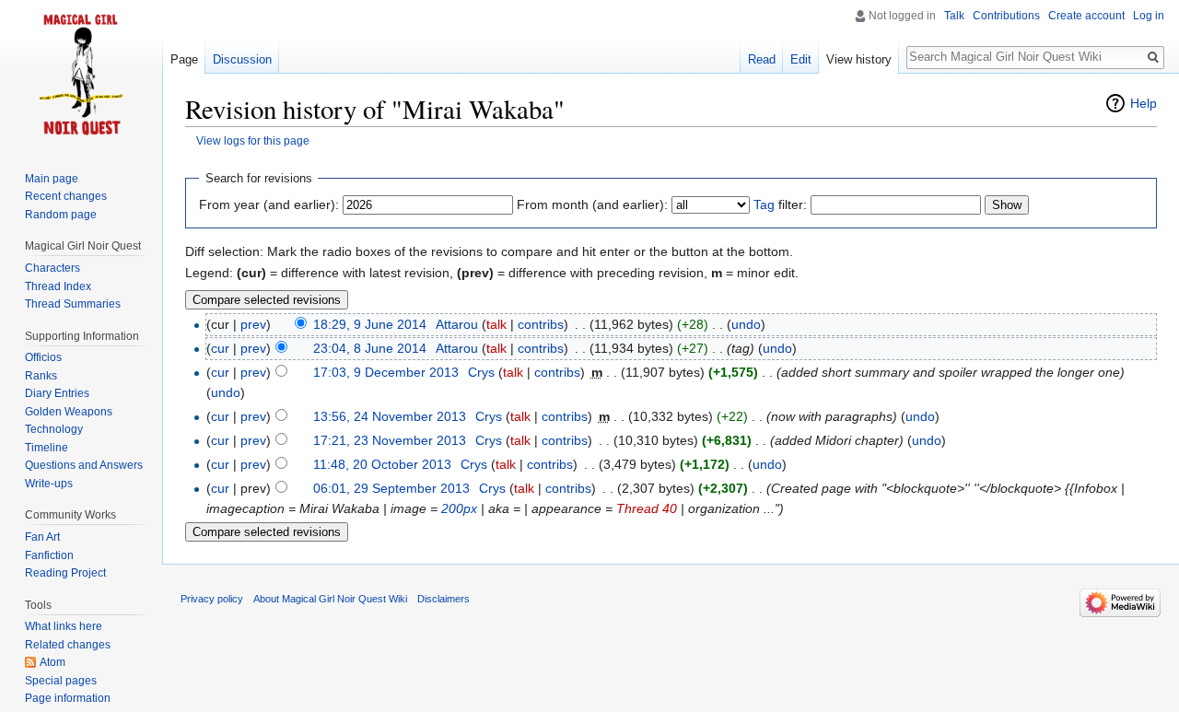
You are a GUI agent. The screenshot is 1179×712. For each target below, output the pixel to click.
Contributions (1006, 15)
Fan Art (42, 537)
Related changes (68, 644)
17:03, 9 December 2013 (386, 372)
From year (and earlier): (269, 204)
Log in (1148, 15)
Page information (68, 698)
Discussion (242, 59)
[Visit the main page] (81, 73)
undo (746, 324)
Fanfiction (49, 555)
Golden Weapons (68, 411)
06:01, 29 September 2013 (391, 488)
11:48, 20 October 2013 (382, 464)
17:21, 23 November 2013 (389, 440)
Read (762, 59)
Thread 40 (646, 508)
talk (496, 324)
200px (459, 508)
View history (859, 59)
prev (253, 324)
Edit (800, 59)
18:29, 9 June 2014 (369, 324)
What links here (63, 626)
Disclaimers (443, 598)
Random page (61, 214)
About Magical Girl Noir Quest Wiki (330, 598)
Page (184, 59)
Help (1143, 103)
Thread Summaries (73, 304)
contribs (541, 324)
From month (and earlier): (592, 204)
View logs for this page (252, 140)
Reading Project (65, 572)
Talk (954, 15)
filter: (780, 204)
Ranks (41, 375)
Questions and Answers (84, 465)
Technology (54, 429)
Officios (43, 357)
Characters (52, 268)
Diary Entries (57, 393)
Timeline (46, 447)
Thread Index (58, 286)
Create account (1086, 15)
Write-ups (49, 483)
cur (220, 348)
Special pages (61, 680)
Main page (51, 178)
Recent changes (66, 196)
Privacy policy (212, 598)
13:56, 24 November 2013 (389, 416)
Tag (764, 204)
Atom (52, 662)
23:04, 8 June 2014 (369, 348)
